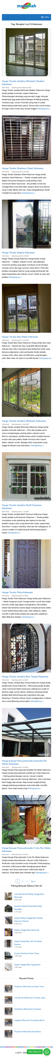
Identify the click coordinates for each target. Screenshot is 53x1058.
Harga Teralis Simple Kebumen (18, 252)
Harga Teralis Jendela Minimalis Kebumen (24, 420)
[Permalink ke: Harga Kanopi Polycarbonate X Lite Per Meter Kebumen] (26, 820)
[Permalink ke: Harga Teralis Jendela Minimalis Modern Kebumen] (26, 53)
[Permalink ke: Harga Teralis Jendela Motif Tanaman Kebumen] (26, 477)
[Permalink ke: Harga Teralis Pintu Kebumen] (26, 564)
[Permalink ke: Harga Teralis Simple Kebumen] (26, 225)
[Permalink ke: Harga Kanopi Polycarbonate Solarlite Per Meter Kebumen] (26, 733)
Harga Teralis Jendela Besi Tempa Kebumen (25, 676)
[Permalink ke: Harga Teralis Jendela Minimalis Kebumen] (26, 393)
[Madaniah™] (26, 5)
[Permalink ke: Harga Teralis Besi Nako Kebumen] (26, 309)
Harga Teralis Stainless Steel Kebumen (22, 168)
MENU (47, 17)
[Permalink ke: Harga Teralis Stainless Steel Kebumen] (26, 140)
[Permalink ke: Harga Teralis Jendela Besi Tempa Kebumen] (26, 649)
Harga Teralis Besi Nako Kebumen (20, 336)
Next (32, 881)
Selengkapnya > (44, 108)
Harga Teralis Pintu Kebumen (17, 592)
